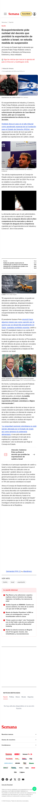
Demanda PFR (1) (13, 571)
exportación (21, 582)
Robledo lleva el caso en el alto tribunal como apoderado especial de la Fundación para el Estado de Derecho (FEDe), (19, 126)
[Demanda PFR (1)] (19, 538)
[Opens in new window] (7, 779)
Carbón (5, 582)
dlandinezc (27, 571)
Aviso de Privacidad (9, 785)
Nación (11, 22)
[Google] (3, 779)
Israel (12, 582)
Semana (4, 22)
